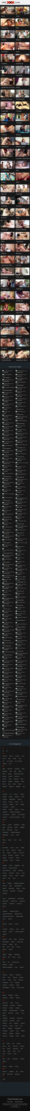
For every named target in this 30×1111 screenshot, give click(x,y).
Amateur (17, 756)
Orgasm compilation (7, 967)
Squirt (4, 1028)
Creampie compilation (15, 812)
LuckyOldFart (19, 380)
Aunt (10, 763)
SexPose (18, 563)
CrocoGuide (6, 677)
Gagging (5, 865)
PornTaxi (18, 710)
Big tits (4, 779)
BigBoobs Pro (19, 442)
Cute (23, 817)
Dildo (4, 827)
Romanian (5, 997)
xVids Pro (5, 711)
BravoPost (5, 420)
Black (22, 779)
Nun (9, 957)
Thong (8, 1048)
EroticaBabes (19, 707)
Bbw (15, 771)
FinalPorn (5, 620)
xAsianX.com (19, 540)
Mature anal (20, 941)
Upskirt (4, 1061)
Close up (5, 804)
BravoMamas (19, 570)
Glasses (5, 873)
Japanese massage (7, 913)
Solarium (5, 1023)
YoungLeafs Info (20, 524)
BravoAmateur (6, 577)
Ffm (3, 852)
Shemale (5, 1010)
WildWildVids (6, 584)
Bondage (17, 781)
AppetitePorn (6, 600)
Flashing (10, 855)
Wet (17, 1071)
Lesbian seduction (19, 931)
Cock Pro (5, 592)
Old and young (15, 962)
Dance (4, 824)
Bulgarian (18, 786)
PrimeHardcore (6, 530)
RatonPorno (6, 627)
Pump (13, 987)
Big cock (17, 776)
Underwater (15, 1058)
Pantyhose (18, 974)
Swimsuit (5, 1036)
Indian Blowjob (11, 898)
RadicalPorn (6, 432)
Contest (4, 809)
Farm (17, 847)
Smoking (12, 1020)
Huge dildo (12, 891)
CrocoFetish (19, 400)
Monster (4, 949)
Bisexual (16, 779)
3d (6, 751)
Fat (3, 850)
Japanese (5, 911)
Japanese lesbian (14, 911)
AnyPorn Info (19, 642)
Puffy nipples (6, 987)
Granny (11, 875)
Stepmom (10, 1028)
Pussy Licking (20, 987)
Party (4, 977)
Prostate (5, 985)
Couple (16, 809)
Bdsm (20, 771)
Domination (9, 829)
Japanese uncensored (8, 916)
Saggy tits (5, 1002)
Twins (15, 1053)
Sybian (23, 1036)
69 (3, 751)
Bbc (11, 771)
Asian (20, 758)
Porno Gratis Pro (20, 456)
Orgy (16, 967)
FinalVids (5, 409)
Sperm (11, 1025)
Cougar (10, 809)
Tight (4, 1051)
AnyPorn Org (6, 670)
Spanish (23, 1023)
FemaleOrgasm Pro (21, 582)
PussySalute (19, 694)
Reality (4, 995)
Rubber (11, 997)
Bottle (4, 784)
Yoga (4, 1079)
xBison (4, 413)
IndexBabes (19, 511)
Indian (4, 898)
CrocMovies (19, 514)
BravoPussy (6, 428)
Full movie (5, 860)
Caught (10, 796)
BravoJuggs (19, 451)
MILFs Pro (18, 427)
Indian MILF (5, 901)
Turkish (9, 1053)
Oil (8, 962)
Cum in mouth (21, 814)
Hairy (4, 883)
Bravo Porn (19, 638)
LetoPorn (5, 658)
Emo (15, 840)
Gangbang (16, 865)
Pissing (21, 977)
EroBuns (5, 726)
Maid (10, 939)
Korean (16, 924)
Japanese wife (19, 916)
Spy (21, 1025)
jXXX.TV (18, 536)
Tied (22, 1048)
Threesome (15, 1048)
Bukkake (11, 786)
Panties (11, 974)
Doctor (16, 827)
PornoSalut (5, 696)
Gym (9, 878)
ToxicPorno (5, 737)
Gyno (14, 878)
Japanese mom (18, 913)
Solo (10, 1023)
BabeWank (5, 480)
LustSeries (5, 372)
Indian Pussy (14, 901)
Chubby (4, 801)
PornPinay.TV (19, 372)
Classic (16, 801)
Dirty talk (10, 827)
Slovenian (12, 1018)
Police (4, 980)
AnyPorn (18, 555)
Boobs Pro (5, 546)
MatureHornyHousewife (8, 733)
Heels (10, 885)
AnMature (5, 521)
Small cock (20, 1018)
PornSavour (19, 389)
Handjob (10, 883)
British (19, 784)
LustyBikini (5, 569)
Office (4, 962)
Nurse (14, 957)
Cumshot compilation (14, 817)
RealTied (18, 548)
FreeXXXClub (6, 692)
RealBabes (5, 401)
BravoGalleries (6, 377)
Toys (19, 1051)
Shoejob (22, 1010)
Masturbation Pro (7, 517)
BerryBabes (6, 588)
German (4, 868)
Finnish (14, 852)
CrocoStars (19, 404)
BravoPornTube (20, 686)
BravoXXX (5, 612)
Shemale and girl (13, 1010)
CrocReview (6, 719)
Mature (13, 941)
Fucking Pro (19, 431)
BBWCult (18, 518)
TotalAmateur (19, 481)
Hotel (23, 888)
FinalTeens (18, 392)
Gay (23, 865)
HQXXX (5, 596)
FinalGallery (6, 504)
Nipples (10, 954)
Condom (13, 807)
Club (17, 804)
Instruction (11, 903)
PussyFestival (6, 573)
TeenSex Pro (6, 405)
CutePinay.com (20, 414)
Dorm (16, 829)
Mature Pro (19, 681)
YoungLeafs (6, 649)
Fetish (19, 850)
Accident (5, 756)
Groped (22, 875)
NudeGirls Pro (6, 463)
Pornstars (20, 980)
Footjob (4, 857)
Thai (4, 1048)
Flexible (17, 855)
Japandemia (6, 707)
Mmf (8, 946)
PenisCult (18, 673)
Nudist (4, 957)
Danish (10, 824)
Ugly (4, 1058)
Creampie (5, 812)
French (17, 857)
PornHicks (5, 394)
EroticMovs (19, 551)
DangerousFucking (7, 655)
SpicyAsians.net (20, 591)
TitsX (24, 611)
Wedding (11, 1071)
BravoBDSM (19, 722)
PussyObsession (7, 476)
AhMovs (18, 594)
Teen (9, 1046)
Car (10, 794)
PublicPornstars (7, 640)
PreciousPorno (19, 651)
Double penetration (15, 832)
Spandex (16, 1023)
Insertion (5, 903)
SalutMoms (19, 634)
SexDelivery (19, 376)
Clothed (11, 804)
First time (21, 852)
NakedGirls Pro (20, 409)
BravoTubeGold (6, 448)
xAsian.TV (18, 658)
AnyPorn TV (6, 398)
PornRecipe (5, 673)
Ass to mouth (18, 761)
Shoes (4, 1013)
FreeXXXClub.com (11, 2)
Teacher (19, 1043)
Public (17, 985)
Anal (23, 756)
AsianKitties (19, 670)
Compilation (5, 807)
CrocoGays (5, 722)
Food (22, 855)
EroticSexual (6, 662)
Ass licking (10, 761)
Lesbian (10, 931)
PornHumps (6, 443)
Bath (23, 768)
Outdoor (22, 967)
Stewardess (18, 1028)
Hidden (4, 888)
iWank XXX (19, 507)
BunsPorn (5, 524)
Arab (9, 758)
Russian (18, 997)
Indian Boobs (21, 898)
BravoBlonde (6, 533)
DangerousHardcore (21, 627)
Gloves (18, 873)
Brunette (5, 786)
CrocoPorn (18, 615)
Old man (5, 964)
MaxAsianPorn (6, 562)
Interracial (19, 903)
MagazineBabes (20, 600)
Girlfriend (20, 870)
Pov (11, 982)
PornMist (5, 689)
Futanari (18, 860)
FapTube (18, 703)
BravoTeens (19, 714)
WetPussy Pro (19, 435)
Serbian (11, 1008)
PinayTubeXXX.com (8, 553)
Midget (10, 944)
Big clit (10, 776)
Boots (22, 781)
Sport (16, 1025)
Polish (9, 980)
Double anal (5, 832)
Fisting (4, 855)
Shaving (17, 1008)
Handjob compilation (19, 883)
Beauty (10, 773)
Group (4, 878)
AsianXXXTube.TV (20, 620)
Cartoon (16, 794)
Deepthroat (16, 824)
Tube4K (18, 559)
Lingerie (4, 934)
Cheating (5, 799)
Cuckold (13, 814)
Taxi (13, 1043)
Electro (10, 840)
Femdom (13, 850)
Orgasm (11, 964)
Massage (21, 939)
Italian (4, 906)
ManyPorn (18, 645)
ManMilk (18, 484)
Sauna (16, 1002)
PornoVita (5, 471)
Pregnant (17, 982)
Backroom (10, 768)
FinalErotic (5, 635)
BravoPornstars (6, 500)
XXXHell (5, 491)
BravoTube (5, 459)
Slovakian (5, 1018)
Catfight (4, 796)
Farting (22, 847)
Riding (16, 995)
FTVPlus (5, 487)
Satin (11, 1002)
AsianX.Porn (6, 385)
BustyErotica (19, 666)
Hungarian (20, 891)
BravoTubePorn (6, 542)
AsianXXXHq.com (20, 447)
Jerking (10, 918)
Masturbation (6, 941)
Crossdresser (6, 814)
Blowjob (10, 781)
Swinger (11, 1036)
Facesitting (5, 847)
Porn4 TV (18, 734)
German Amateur (13, 868)
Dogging (22, 827)
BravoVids (18, 492)
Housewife (5, 891)
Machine (5, 939)
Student (23, 1030)
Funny (11, 860)
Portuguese (5, 982)
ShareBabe (19, 567)
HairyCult (5, 467)
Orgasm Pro (19, 585)
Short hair (10, 1013)
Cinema (10, 801)
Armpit (14, 758)
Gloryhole (11, 873)
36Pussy (5, 512)
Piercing (15, 977)
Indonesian (22, 901)
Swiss (17, 1036)
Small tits (5, 1020)
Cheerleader (12, 799)
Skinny (4, 1015)
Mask (15, 939)
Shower (17, 1013)
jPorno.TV (5, 681)
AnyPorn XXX (19, 731)
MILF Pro (5, 508)
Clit (22, 801)
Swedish (18, 1033)
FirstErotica (5, 456)
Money (18, 946)
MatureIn (5, 581)
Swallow (11, 1033)
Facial (11, 847)
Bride (14, 784)
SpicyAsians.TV (20, 533)
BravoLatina (19, 471)
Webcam (5, 1071)
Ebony (4, 840)
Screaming (5, 1005)
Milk (4, 946)
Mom (13, 946)
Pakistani (5, 974)
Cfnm (23, 796)
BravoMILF (19, 677)
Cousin (22, 809)
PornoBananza (19, 605)
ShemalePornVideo (7, 390)
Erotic (20, 840)
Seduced (19, 1005)
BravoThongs (6, 566)
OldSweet (18, 630)
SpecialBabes (19, 499)
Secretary (12, 1005)
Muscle (10, 949)
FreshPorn (18, 468)
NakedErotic (19, 503)
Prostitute (11, 985)
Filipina (8, 852)
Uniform (22, 1058)
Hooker (18, 888)
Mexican (5, 944)
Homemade (11, 888)
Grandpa (5, 875)
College (22, 804)
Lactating (5, 929)
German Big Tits (6, 870)
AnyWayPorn (6, 381)
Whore (22, 1071)
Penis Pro (18, 609)
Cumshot (5, 817)
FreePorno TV (6, 631)
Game (10, 865)
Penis (9, 977)
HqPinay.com (6, 439)
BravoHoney (6, 435)
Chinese (20, 799)
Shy (23, 1013)
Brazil (9, 784)
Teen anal (15, 1046)
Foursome (11, 857)
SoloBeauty (5, 624)
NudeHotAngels (20, 385)
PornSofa (18, 574)
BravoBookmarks (7, 645)
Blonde (4, 781)
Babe (4, 768)
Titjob (9, 1051)
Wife (4, 1074)
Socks (18, 1020)
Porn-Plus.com (6, 609)
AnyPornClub (19, 662)
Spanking (5, 1025)
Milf (16, 944)
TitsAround (5, 416)
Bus (24, 786)
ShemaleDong (19, 655)
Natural (4, 954)
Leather (4, 931)
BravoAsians (6, 452)
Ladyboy (12, 929)
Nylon (19, 957)
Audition (4, 763)
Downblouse (5, 835)
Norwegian (17, 954)
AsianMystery (6, 537)
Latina (22, 929)
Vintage (10, 1066)
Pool (15, 980)
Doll (3, 829)
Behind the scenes (19, 773)
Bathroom (5, 771)
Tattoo (8, 1043)
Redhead (10, 995)
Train (4, 1053)
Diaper (23, 824)
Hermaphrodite (18, 885)
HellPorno (5, 715)
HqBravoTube (6, 484)
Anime (4, 758)
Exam (4, 842)
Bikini (10, 779)
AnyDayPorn (6, 424)
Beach (4, 773)
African (11, 756)
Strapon (12, 1030)
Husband (5, 893)
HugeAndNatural (20, 477)
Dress (12, 835)
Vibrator (4, 1066)
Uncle (8, 1058)
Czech (4, 819)
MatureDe (5, 704)
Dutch (17, 835)
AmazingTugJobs (20, 727)
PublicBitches (6, 557)
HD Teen (5, 885)
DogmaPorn (19, 396)
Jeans (4, 918)
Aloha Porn (5, 666)
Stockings (5, 1030)
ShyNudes (5, 700)
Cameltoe (5, 794)
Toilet (14, 1051)
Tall (3, 1043)
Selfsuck (5, 1008)
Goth (23, 873)
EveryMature (6, 685)
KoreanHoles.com (20, 699)
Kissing (4, 924)
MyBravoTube (19, 418)
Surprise (5, 1033)
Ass (3, 761)
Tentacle (22, 1046)
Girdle (14, 870)
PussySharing (19, 527)
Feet (8, 850)
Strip (17, 1030)
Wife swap (9, 1074)
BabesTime (19, 690)
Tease (4, 1046)
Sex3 (24, 576)
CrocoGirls (18, 488)
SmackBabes (19, 718)
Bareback (17, 768)
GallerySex (19, 460)
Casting (22, 794)
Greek (16, 875)
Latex (17, 929)
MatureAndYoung (20, 423)
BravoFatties (6, 603)
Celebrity (17, 796)
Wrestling (17, 1074)
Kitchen (10, 924)
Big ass (4, 776)
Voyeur (16, 1066)
